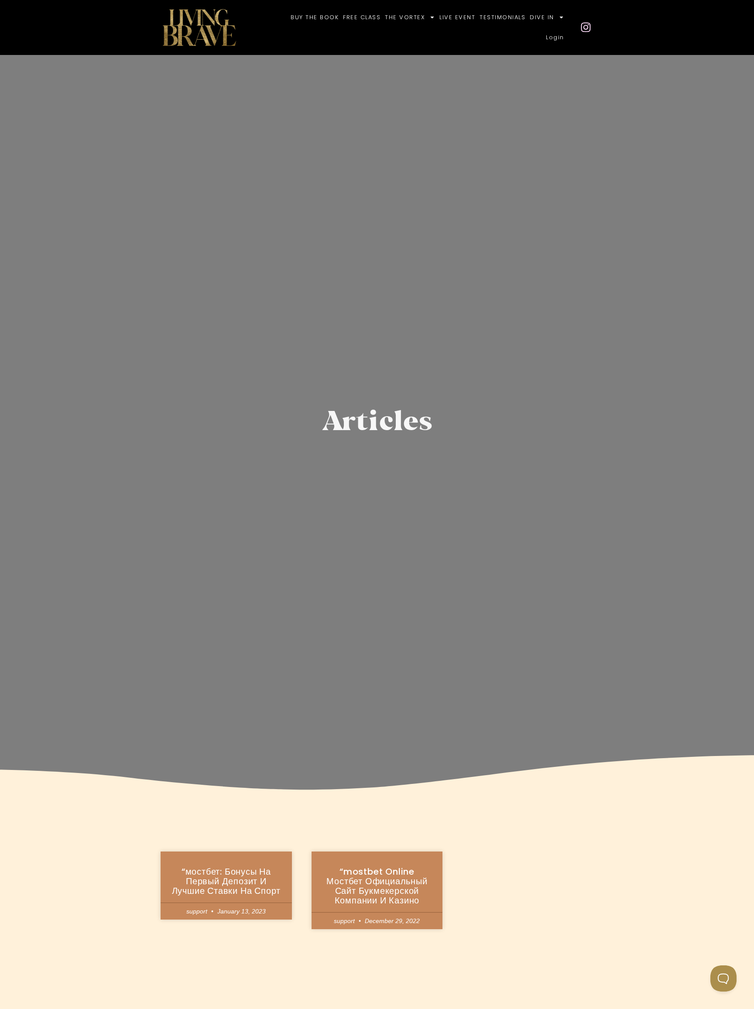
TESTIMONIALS (502, 17)
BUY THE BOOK (315, 17)
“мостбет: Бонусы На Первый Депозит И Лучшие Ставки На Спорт (226, 881)
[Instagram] (586, 27)
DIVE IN (542, 17)
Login (555, 37)
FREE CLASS (361, 17)
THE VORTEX (405, 17)
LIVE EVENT (457, 17)
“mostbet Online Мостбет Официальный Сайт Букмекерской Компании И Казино (376, 885)
